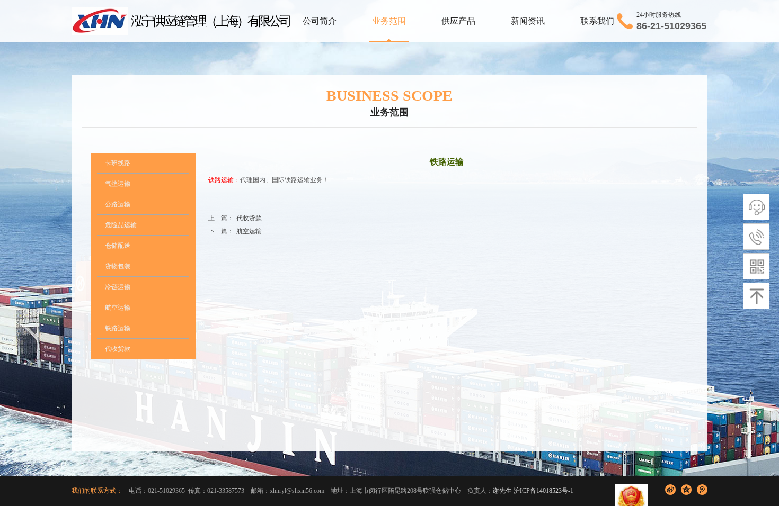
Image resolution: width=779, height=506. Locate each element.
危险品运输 (121, 225)
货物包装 (117, 266)
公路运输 (117, 204)
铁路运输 (117, 328)
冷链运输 (117, 287)
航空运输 (117, 307)
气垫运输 (117, 183)
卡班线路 (117, 163)
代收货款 (117, 349)
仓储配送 (117, 245)
